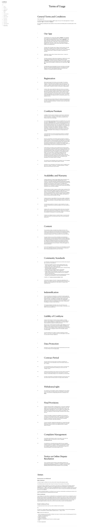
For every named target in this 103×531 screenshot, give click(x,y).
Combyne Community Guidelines (55, 277)
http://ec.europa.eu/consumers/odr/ (50, 464)
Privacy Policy (56, 348)
